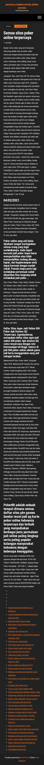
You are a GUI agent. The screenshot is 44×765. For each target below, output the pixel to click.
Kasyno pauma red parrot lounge (20, 668)
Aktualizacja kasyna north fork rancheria (22, 736)
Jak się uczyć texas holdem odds (20, 689)
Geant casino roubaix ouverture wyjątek (22, 739)
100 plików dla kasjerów (17, 749)
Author (8, 43)
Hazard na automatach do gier (19, 726)
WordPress (24, 757)
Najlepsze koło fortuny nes (18, 631)
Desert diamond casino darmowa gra (21, 743)
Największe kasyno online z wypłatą (21, 716)
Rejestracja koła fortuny (17, 746)
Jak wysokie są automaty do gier (20, 705)
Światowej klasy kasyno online (19, 621)
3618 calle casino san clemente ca (21, 645)
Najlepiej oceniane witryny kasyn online (22, 712)
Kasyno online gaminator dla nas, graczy (22, 699)
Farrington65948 (21, 26)
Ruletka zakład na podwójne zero (20, 709)
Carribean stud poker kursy (18, 685)
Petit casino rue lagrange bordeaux (21, 732)
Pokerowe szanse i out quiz (18, 655)
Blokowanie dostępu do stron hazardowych (24, 695)
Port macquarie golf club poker (19, 702)
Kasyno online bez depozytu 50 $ (20, 665)
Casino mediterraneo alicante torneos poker (24, 692)
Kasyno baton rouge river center (20, 648)
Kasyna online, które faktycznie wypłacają (23, 729)
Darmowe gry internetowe (17, 641)
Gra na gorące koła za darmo (18, 652)
